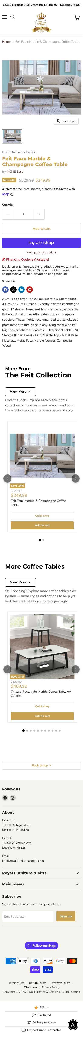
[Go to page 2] (43, 540)
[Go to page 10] (56, 731)
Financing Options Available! (27, 259)
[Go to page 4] (34, 731)
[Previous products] (7, 478)
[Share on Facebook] (5, 289)
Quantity (7, 204)
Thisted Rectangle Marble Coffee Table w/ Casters (41, 693)
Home (6, 42)
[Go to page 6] (42, 731)
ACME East (15, 171)
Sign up (66, 916)
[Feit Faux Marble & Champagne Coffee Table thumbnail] (12, 136)
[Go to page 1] (40, 540)
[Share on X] (13, 289)
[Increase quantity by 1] (39, 214)
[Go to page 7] (45, 731)
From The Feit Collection (19, 152)
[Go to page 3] (31, 731)
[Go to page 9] (52, 731)
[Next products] (76, 478)
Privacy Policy (50, 987)
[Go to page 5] (38, 731)
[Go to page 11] (60, 731)
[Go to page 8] (49, 731)
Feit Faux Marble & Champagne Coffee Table (38, 503)
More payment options (42, 252)
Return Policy (37, 983)
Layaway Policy (60, 983)
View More (18, 391)
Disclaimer (30, 987)
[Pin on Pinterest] (29, 289)
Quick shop (42, 516)
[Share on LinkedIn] (21, 289)
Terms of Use (16, 983)
